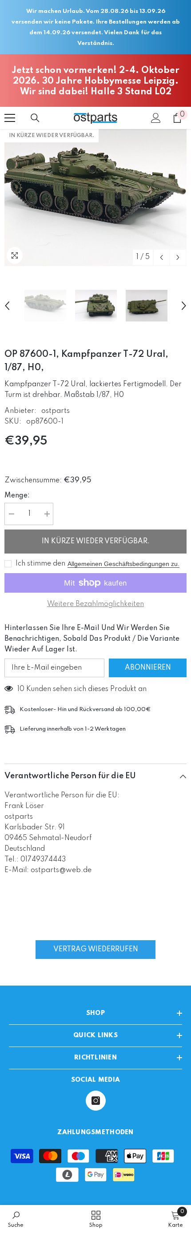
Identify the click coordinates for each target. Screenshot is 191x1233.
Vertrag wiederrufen (95, 949)
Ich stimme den (40, 563)
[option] (95, 197)
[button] (161, 257)
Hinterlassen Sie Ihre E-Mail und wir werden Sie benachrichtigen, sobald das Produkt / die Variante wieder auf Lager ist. (91, 639)
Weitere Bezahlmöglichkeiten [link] (95, 604)
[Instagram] (96, 1101)
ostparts (55, 411)
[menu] (9, 118)
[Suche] (35, 118)
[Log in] (156, 118)
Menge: (17, 495)
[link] (15, 1219)
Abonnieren (148, 667)
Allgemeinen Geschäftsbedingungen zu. (123, 563)
